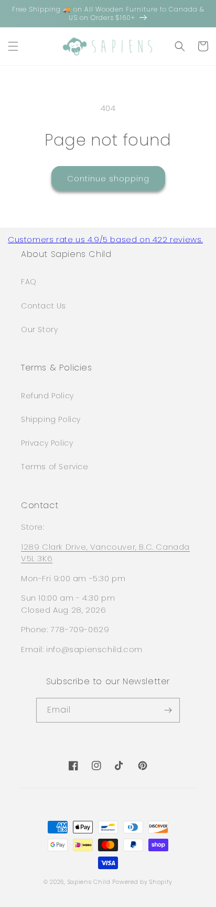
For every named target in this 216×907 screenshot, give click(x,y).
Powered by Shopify (142, 882)
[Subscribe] (167, 710)
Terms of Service (55, 466)
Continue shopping (108, 178)
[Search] (179, 46)
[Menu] (13, 46)
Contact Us (43, 306)
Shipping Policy (51, 419)
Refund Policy (47, 395)
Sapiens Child (89, 882)
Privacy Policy (47, 443)
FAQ (29, 281)
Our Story (39, 329)
